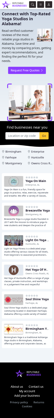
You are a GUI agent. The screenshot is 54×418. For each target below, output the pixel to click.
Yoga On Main (36, 181)
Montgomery (13, 163)
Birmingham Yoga (39, 329)
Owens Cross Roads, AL (37, 273)
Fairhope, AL (32, 303)
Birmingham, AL (34, 332)
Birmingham (13, 151)
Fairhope (10, 157)
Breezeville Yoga (38, 210)
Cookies (27, 406)
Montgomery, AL (34, 214)
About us (17, 387)
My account (27, 391)
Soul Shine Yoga (37, 299)
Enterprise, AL (33, 184)
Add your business (27, 396)
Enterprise (37, 151)
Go (44, 136)
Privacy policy (19, 402)
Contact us (36, 387)
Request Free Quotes (25, 70)
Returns (38, 402)
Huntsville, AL (32, 243)
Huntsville (37, 157)
